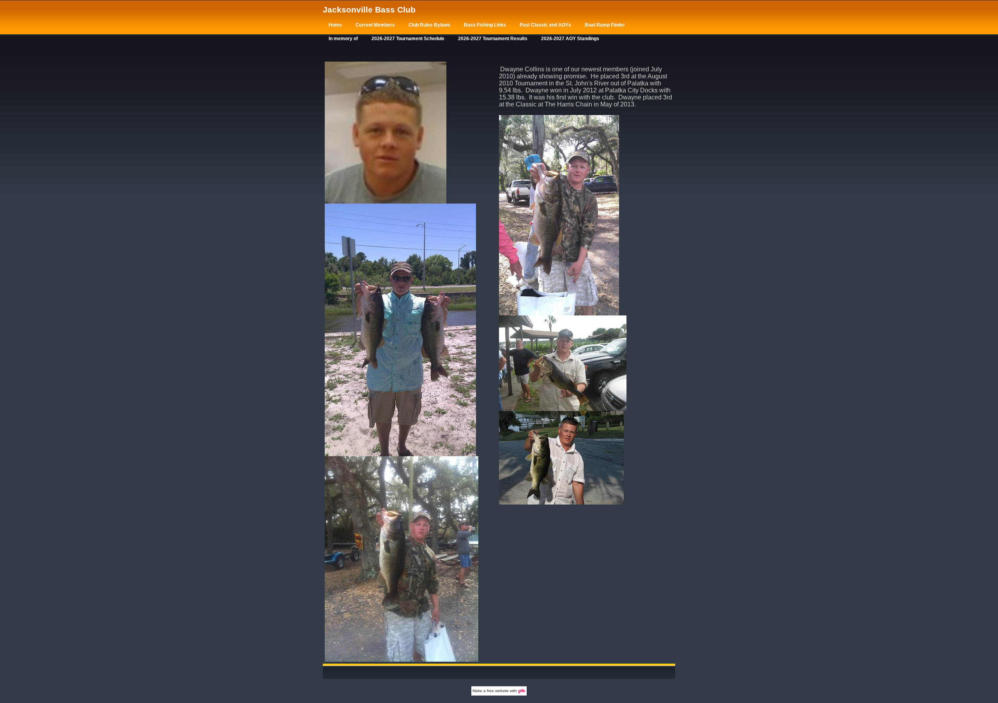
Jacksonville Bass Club (369, 9)
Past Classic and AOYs (545, 25)
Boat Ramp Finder (605, 25)
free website (498, 691)
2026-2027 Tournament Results (492, 38)
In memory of (343, 38)
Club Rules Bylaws (429, 25)
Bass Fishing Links (485, 25)
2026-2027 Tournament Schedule (408, 38)
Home (335, 25)
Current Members (375, 25)
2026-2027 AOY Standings (570, 38)
